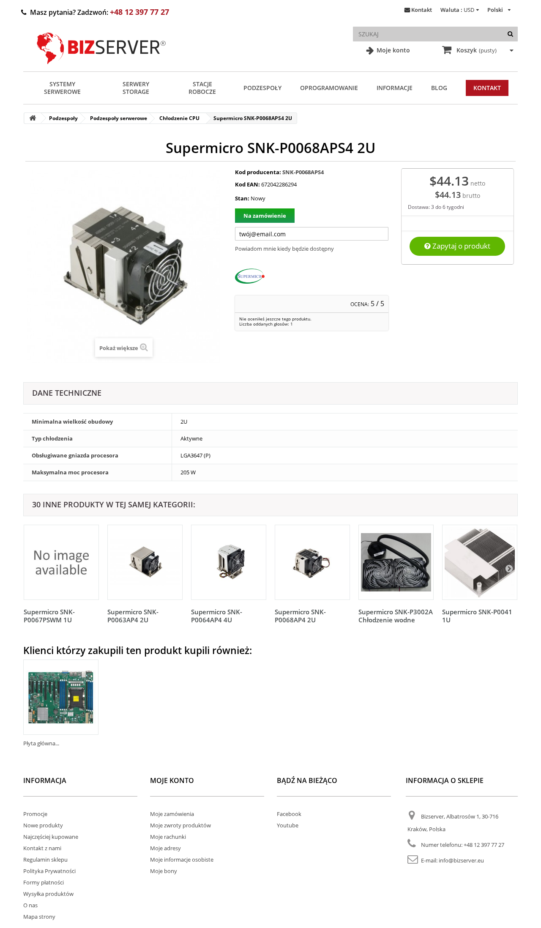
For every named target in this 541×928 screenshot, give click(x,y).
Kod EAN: (247, 184)
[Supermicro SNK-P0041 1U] (479, 562)
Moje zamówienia (172, 814)
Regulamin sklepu (45, 859)
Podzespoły (262, 88)
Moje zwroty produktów (180, 825)
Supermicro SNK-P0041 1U (477, 616)
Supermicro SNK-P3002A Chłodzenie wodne (395, 616)
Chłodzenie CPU (179, 118)
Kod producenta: (258, 172)
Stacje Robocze (202, 88)
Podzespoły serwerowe (118, 118)
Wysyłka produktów (48, 894)
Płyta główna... (41, 743)
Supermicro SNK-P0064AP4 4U (216, 616)
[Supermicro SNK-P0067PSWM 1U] (61, 562)
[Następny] (509, 568)
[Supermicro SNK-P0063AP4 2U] (145, 562)
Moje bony (163, 871)
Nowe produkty (43, 825)
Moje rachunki (168, 836)
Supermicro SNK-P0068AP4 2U (300, 616)
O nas (30, 905)
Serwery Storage (136, 88)
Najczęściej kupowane (50, 836)
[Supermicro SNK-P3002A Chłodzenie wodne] (396, 562)
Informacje (395, 88)
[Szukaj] (510, 34)
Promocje (35, 814)
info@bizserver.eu (461, 860)
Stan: (242, 198)
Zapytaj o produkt (460, 246)
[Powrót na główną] (33, 118)
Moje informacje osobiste (181, 859)
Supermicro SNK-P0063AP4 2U (132, 616)
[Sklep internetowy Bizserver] (101, 67)
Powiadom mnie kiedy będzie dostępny (284, 248)
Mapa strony (39, 916)
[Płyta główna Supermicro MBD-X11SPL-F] (60, 697)
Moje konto (392, 50)
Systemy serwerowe (62, 88)
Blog (439, 88)
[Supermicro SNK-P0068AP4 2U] (312, 562)
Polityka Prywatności (49, 871)
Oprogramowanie (329, 88)
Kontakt (421, 10)
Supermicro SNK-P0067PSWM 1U (49, 616)
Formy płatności (43, 882)
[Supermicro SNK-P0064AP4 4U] (228, 562)
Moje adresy (165, 848)
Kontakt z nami (42, 848)
